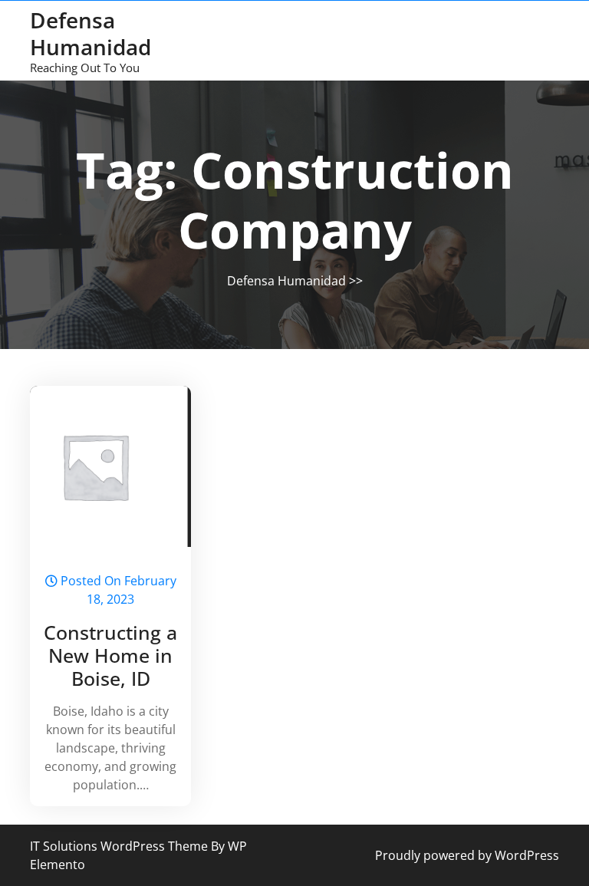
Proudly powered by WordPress (467, 855)
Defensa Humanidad (90, 33)
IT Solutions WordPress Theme (120, 846)
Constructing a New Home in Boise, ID (110, 655)
